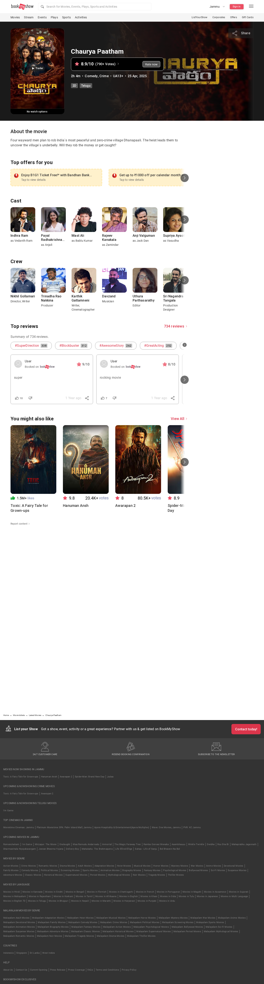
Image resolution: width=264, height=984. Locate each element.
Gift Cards (247, 17)
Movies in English (128, 896)
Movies (15, 17)
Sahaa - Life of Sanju (146, 849)
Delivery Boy (72, 849)
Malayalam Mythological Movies (221, 931)
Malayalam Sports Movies (210, 922)
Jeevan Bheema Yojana (51, 849)
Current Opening (38, 970)
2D (74, 85)
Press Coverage (76, 970)
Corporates (218, 17)
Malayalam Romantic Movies (18, 936)
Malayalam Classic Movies (85, 931)
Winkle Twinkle (196, 844)
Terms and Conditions (107, 970)
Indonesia (8, 953)
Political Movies (49, 870)
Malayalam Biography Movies (53, 927)
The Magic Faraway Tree (127, 844)
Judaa (110, 776)
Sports (66, 17)
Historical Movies (53, 875)
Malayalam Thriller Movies (141, 936)
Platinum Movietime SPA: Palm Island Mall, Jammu (64, 827)
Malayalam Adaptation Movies (48, 918)
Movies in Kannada (32, 892)
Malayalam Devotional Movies (19, 922)
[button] (94, 6)
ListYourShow (199, 17)
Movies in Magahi (192, 892)
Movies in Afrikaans (106, 896)
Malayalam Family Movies (52, 922)
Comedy (91, 76)
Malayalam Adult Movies (16, 918)
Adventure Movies (12, 875)
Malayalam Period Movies (187, 931)
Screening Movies (70, 870)
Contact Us (21, 970)
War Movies (197, 866)
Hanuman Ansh (49, 776)
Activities (81, 17)
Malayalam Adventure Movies (52, 931)
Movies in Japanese (207, 896)
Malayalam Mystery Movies (173, 918)
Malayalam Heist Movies (80, 918)
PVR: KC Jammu (192, 827)
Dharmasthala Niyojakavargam (19, 849)
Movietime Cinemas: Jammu (18, 827)
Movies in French (145, 892)
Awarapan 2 (66, 776)
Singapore (21, 953)
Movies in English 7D (14, 901)
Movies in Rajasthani (40, 896)
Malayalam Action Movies (117, 927)
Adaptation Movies (104, 866)
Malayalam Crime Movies (113, 922)
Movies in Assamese (215, 892)
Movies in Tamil (84, 896)
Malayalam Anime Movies (231, 918)
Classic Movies (33, 875)
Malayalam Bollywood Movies (187, 927)
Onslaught (64, 844)
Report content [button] (19, 523)
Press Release (58, 970)
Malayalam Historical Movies (118, 931)
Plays (54, 17)
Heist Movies (124, 866)
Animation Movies (110, 870)
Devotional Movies (233, 866)
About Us (8, 970)
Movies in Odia (168, 896)
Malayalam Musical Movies (111, 918)
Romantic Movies (48, 866)
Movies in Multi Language (234, 896)
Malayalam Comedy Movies (83, 922)
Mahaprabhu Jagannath (244, 844)
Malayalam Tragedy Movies (79, 936)
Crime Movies (28, 866)
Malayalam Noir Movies (49, 936)
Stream (28, 17)
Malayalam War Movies (202, 918)
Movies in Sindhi (54, 892)
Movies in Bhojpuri (58, 901)
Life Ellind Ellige (123, 849)
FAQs (90, 970)
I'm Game (8, 810)
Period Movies (97, 875)
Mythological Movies (119, 875)
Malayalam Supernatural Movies (153, 931)
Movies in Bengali (75, 892)
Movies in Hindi (11, 892)
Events (42, 17)
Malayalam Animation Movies (19, 927)
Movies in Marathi (101, 901)
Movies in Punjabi (147, 901)
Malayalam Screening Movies (177, 922)
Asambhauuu (178, 844)
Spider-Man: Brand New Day (89, 776)
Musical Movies (142, 866)
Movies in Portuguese (168, 892)
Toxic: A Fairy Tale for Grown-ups (20, 776)
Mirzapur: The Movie (46, 844)
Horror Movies (161, 866)
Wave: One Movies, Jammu (166, 827)
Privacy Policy (129, 970)
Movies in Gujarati (239, 892)
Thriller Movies (176, 875)
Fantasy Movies (152, 870)
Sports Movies (90, 870)
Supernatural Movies (76, 875)
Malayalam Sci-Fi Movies (219, 927)
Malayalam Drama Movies (110, 936)
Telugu (86, 85)
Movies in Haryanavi (124, 901)
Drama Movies (67, 866)
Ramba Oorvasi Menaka (156, 844)
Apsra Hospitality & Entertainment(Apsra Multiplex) (121, 827)
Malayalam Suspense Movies (18, 931)
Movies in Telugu (37, 901)
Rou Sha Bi (223, 844)
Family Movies (11, 870)
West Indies (48, 953)
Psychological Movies (174, 870)
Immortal (107, 844)
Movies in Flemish (96, 892)
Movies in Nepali (80, 901)
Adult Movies (85, 866)
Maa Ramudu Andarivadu (86, 844)
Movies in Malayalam (14, 896)
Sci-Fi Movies (218, 870)
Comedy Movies (29, 870)
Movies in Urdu (167, 901)
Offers (233, 17)
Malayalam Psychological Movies (151, 927)
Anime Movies (213, 866)
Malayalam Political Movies (144, 922)
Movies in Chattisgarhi (121, 892)
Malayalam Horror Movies (142, 918)
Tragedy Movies (156, 875)
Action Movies (11, 866)
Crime (104, 76)
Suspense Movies (237, 870)
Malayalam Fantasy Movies (85, 927)
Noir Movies (139, 875)
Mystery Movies (179, 866)
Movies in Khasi (148, 896)
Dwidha (210, 844)
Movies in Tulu (186, 896)
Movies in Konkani (63, 896)
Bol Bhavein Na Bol (170, 849)
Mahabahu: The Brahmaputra (97, 849)
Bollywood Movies (198, 870)
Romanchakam (11, 844)
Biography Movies (131, 870)
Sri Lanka (35, 953)
